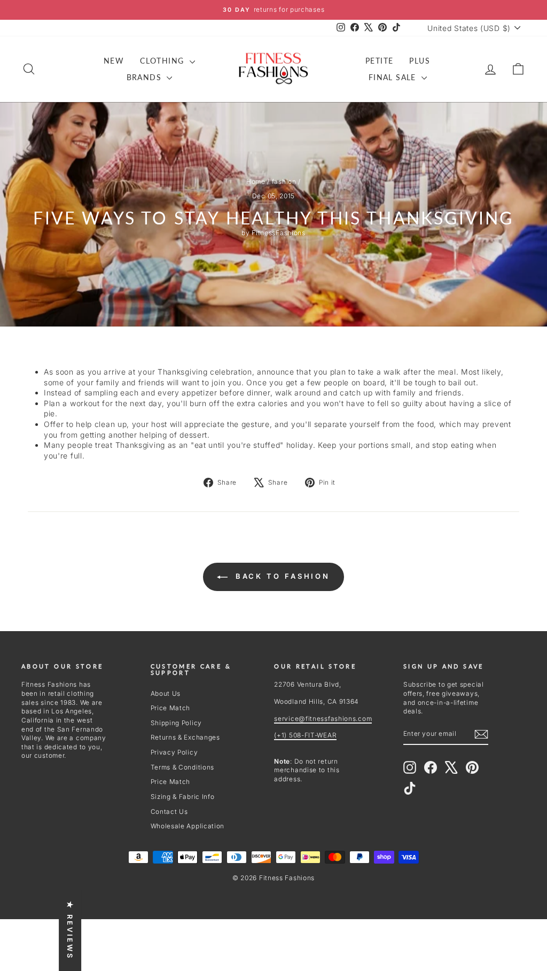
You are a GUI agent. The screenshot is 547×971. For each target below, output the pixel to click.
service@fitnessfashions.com (323, 718)
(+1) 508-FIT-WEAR (305, 735)
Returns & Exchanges (185, 737)
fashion (284, 181)
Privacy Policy (174, 752)
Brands (146, 77)
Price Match (171, 708)
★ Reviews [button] (70, 930)
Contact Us (169, 811)
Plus (419, 60)
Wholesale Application (188, 826)
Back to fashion (281, 576)
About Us (166, 693)
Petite (379, 60)
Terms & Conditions (183, 767)
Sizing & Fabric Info (183, 797)
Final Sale (394, 77)
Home (255, 181)
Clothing (163, 60)
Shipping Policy (176, 723)
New (114, 60)
